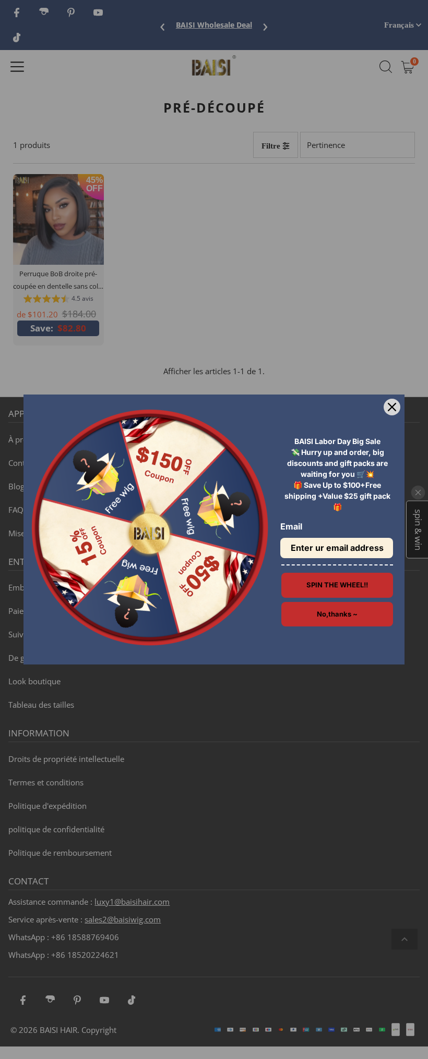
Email (291, 526)
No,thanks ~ (337, 614)
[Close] (392, 407)
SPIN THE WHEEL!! (337, 585)
